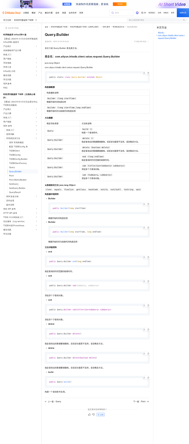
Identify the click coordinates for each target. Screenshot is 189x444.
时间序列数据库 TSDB (23, 20)
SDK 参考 (106, 26)
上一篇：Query (54, 401)
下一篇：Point (139, 401)
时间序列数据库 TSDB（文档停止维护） (85, 26)
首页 (46, 27)
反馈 (101, 414)
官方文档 (7, 20)
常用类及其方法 (118, 26)
